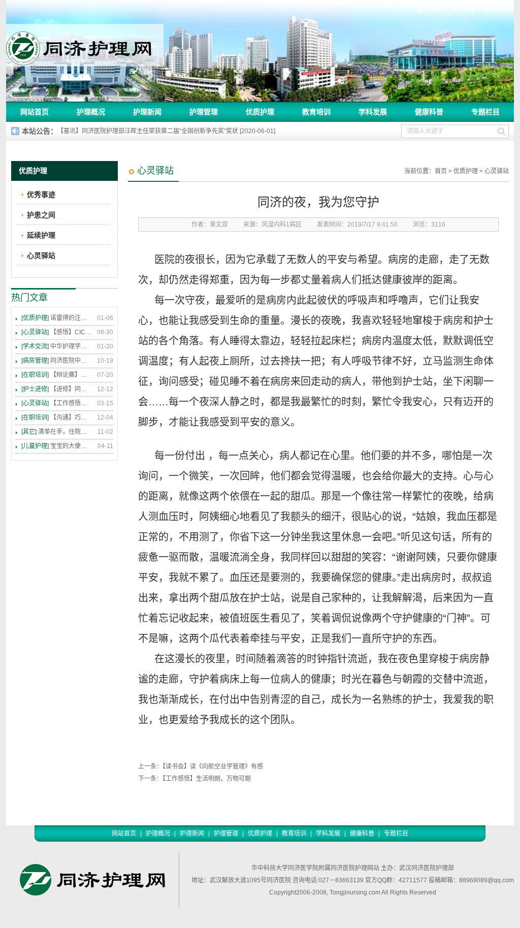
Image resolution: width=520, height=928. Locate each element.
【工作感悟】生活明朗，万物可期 (206, 778)
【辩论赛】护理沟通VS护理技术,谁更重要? (56, 374)
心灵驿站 (496, 171)
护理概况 (91, 112)
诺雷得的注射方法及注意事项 (56, 318)
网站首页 (34, 112)
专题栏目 (485, 112)
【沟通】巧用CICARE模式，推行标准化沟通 (56, 417)
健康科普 (429, 112)
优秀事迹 (41, 194)
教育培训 (316, 112)
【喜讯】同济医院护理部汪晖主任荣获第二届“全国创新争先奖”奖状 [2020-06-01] (166, 131)
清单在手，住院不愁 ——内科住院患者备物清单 (56, 431)
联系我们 (496, 9)
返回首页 (428, 9)
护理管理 (203, 112)
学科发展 (373, 112)
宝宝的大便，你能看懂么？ (56, 446)
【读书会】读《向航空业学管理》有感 (212, 766)
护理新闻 (147, 112)
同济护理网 (85, 45)
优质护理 (260, 112)
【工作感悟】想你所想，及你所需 (56, 403)
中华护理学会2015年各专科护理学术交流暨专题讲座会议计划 (56, 346)
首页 (441, 171)
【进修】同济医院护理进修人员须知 (56, 389)
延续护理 (41, 235)
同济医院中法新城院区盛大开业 (56, 360)
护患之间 (41, 215)
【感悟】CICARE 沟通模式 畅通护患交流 (56, 332)
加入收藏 (462, 9)
